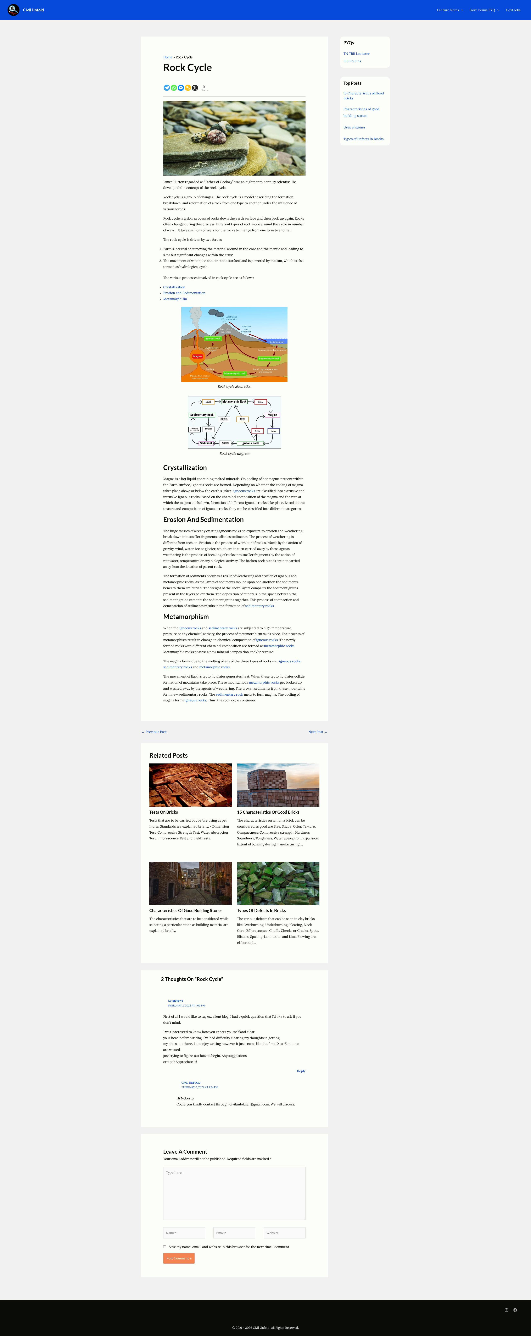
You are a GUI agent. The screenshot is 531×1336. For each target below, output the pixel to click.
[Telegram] (167, 85)
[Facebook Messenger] (181, 85)
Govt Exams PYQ (482, 10)
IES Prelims (352, 61)
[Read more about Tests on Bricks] (190, 785)
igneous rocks (244, 491)
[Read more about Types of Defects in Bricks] (278, 883)
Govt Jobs (513, 10)
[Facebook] (515, 1310)
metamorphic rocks (279, 646)
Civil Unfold (33, 9)
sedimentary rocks (259, 606)
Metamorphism (175, 299)
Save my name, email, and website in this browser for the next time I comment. (229, 1247)
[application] (461, 10)
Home (167, 57)
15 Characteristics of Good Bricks (268, 812)
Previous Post (154, 732)
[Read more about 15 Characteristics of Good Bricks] (278, 785)
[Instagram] (506, 1310)
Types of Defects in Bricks (261, 910)
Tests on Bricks (163, 812)
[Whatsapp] (174, 85)
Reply (301, 1071)
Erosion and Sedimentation (184, 293)
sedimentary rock (229, 694)
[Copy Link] (188, 85)
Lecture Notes (448, 10)
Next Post (317, 732)
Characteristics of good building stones (186, 910)
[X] (195, 85)
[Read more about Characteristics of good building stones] (190, 883)
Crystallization (174, 287)
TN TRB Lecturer (356, 53)
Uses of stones (354, 127)
